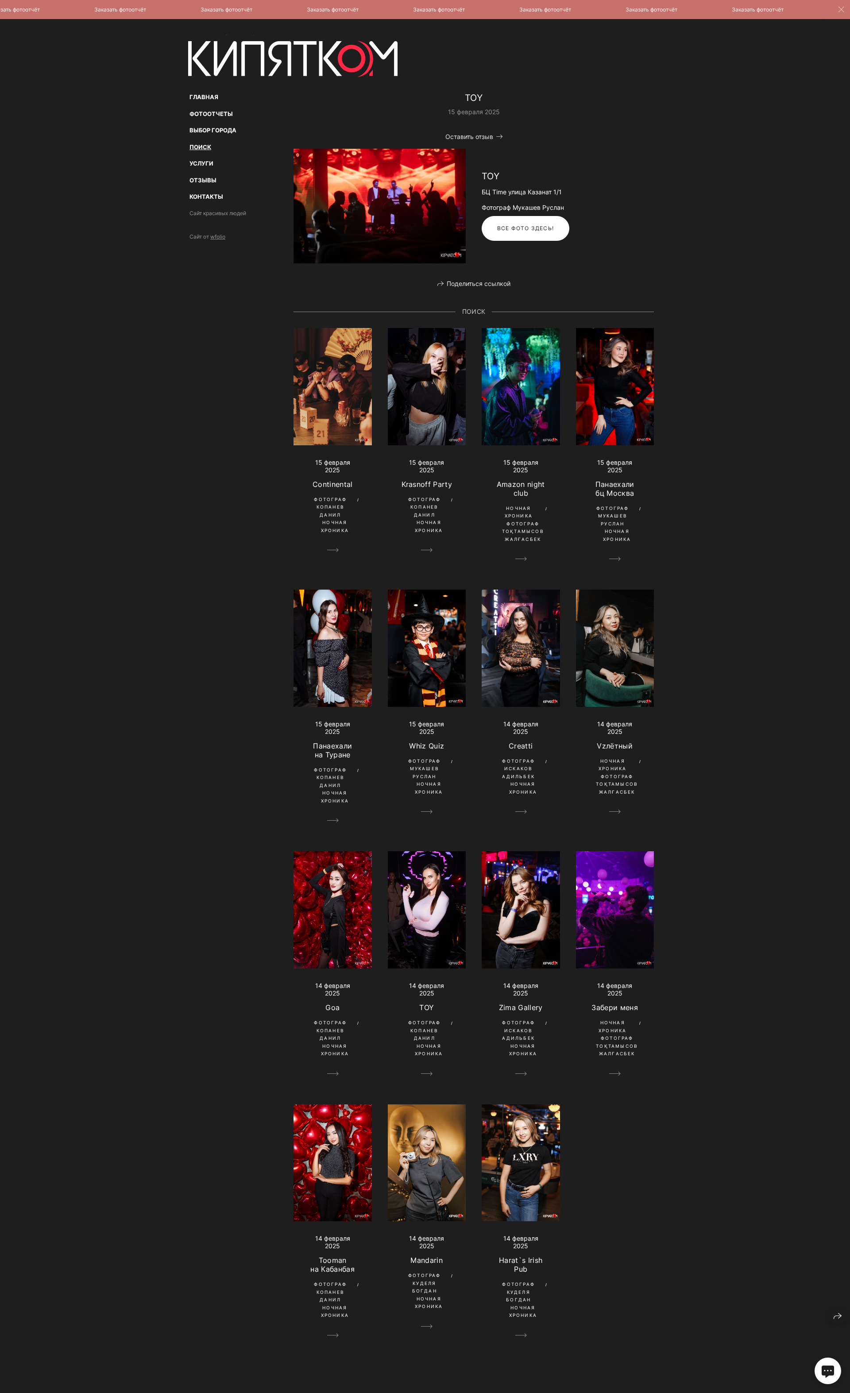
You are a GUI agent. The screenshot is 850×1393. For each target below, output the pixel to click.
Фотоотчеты (211, 113)
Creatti (521, 745)
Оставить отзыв (469, 136)
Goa (332, 1007)
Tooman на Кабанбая (332, 1264)
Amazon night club (521, 489)
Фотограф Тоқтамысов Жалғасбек (523, 531)
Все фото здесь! (525, 228)
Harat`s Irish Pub (520, 1264)
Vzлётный (615, 745)
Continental (333, 484)
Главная (203, 96)
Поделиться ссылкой (478, 283)
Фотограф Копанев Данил (330, 507)
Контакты (206, 196)
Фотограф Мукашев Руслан (612, 515)
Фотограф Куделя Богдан (424, 1283)
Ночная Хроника (335, 526)
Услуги (201, 163)
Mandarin (426, 1260)
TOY (426, 1007)
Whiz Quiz (426, 745)
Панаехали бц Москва (614, 489)
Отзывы (202, 180)
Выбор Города (212, 130)
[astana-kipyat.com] (293, 56)
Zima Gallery (521, 1007)
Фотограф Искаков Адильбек (518, 768)
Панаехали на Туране (332, 750)
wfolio (217, 236)
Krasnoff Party (427, 484)
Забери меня (614, 1007)
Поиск (200, 146)
